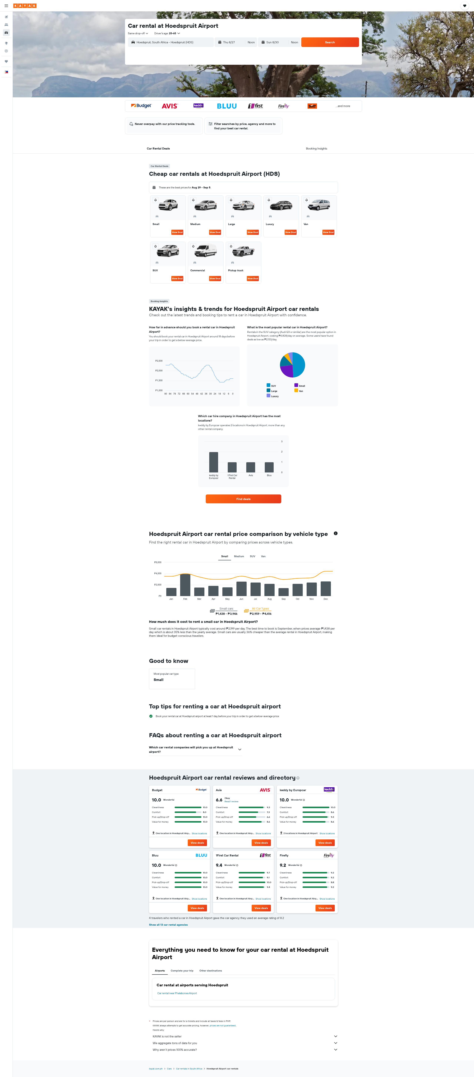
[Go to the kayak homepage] (24, 6)
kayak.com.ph (156, 1068)
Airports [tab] (160, 970)
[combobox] (138, 33)
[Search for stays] (6, 24)
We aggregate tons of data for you (175, 1043)
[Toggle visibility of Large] (272, 390)
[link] (243, 498)
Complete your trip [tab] (182, 970)
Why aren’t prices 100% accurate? (175, 1049)
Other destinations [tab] (210, 970)
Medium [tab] (239, 556)
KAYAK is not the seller (167, 1036)
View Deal (177, 232)
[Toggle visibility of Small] (299, 385)
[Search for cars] (6, 32)
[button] (6, 6)
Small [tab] (224, 556)
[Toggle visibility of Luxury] (273, 396)
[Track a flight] (6, 51)
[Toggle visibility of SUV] (271, 385)
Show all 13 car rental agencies (168, 924)
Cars (169, 1068)
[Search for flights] (6, 17)
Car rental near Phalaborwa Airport (177, 993)
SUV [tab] (252, 556)
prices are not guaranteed (223, 1025)
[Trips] (6, 61)
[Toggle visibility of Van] (298, 390)
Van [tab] (263, 556)
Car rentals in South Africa (189, 1068)
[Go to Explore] (6, 43)
